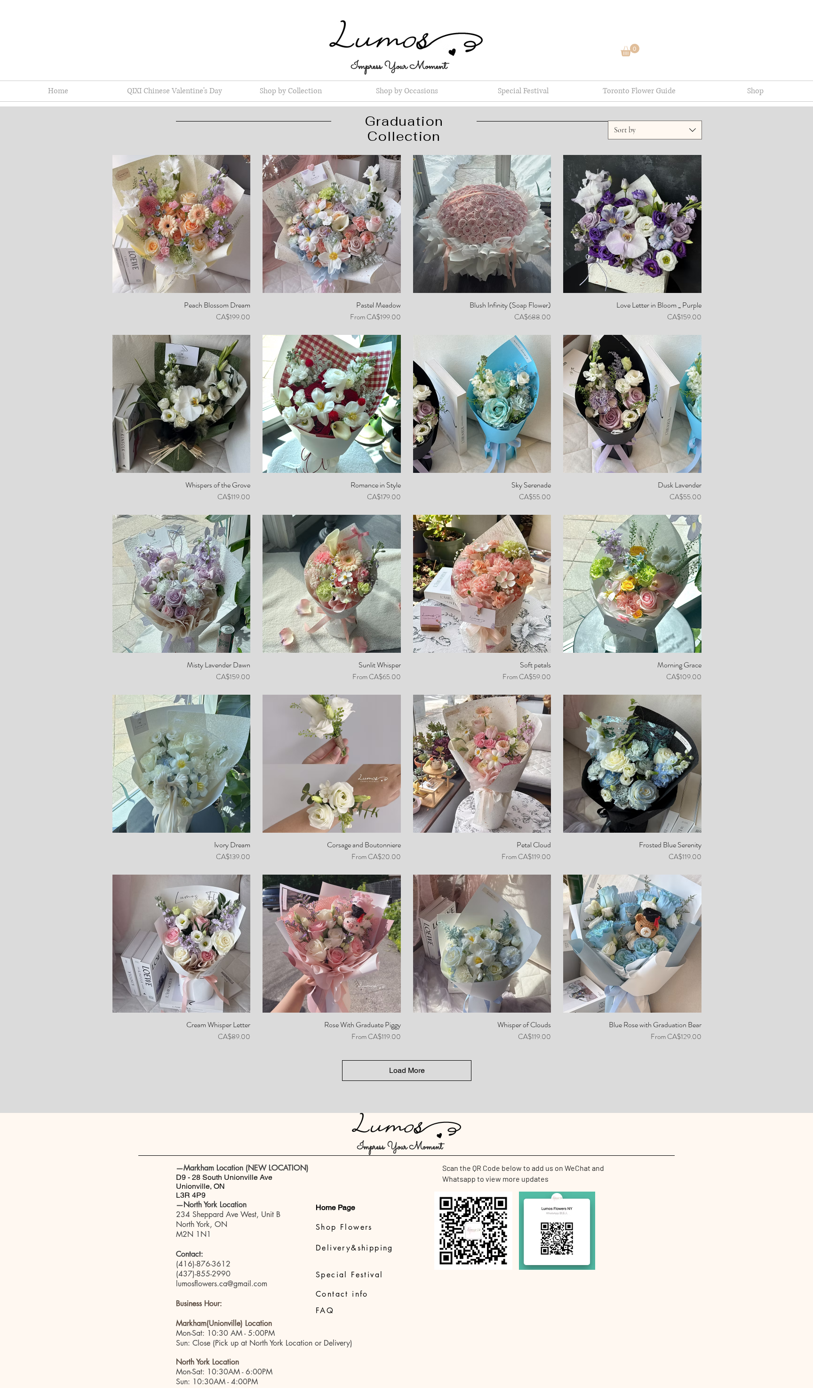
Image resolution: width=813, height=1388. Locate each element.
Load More (407, 1070)
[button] (630, 50)
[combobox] (655, 130)
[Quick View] (181, 224)
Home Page (335, 1207)
